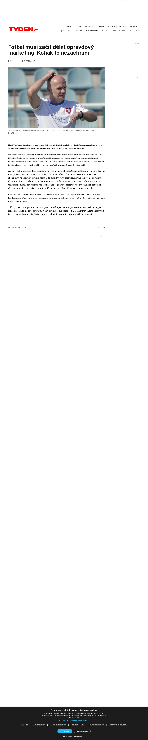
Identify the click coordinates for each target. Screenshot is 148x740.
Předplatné (133, 26)
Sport (114, 31)
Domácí (70, 31)
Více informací (76, 717)
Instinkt (79, 26)
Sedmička (70, 26)
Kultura (122, 31)
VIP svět (101, 26)
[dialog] (74, 723)
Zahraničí (79, 31)
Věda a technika (92, 31)
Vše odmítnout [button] (82, 731)
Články (59, 31)
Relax (137, 31)
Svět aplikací (122, 26)
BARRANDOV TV (90, 26)
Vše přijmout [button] (65, 731)
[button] (74, 720)
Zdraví (129, 31)
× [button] (145, 709)
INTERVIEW (111, 26)
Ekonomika (105, 31)
